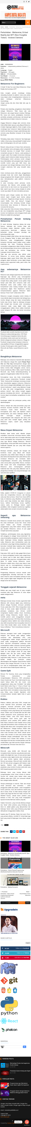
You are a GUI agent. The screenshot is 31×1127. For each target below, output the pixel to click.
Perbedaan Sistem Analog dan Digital (20, 1071)
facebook (21, 902)
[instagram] (24, 1)
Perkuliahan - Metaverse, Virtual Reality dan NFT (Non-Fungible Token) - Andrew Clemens (15, 854)
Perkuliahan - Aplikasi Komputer (9, 887)
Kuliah (6, 27)
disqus (28, 902)
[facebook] (26, 1)
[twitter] (29, 1)
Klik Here (9, 80)
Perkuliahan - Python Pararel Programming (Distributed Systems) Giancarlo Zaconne (12, 871)
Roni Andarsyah (5, 1117)
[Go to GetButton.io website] (27, 1125)
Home (2, 27)
